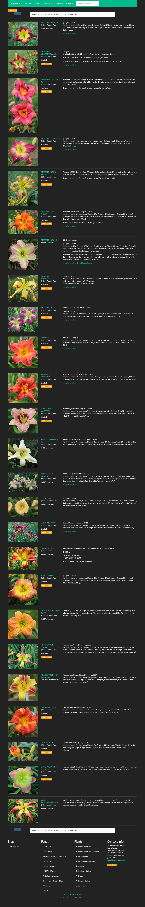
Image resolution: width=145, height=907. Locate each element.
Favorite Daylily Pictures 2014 (54, 856)
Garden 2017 (48, 861)
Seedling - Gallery (84, 871)
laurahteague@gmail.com (116, 860)
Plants (68, 3)
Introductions (82, 856)
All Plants (79, 876)
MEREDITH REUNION (49, 240)
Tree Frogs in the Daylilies (53, 881)
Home (37, 3)
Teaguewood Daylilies (20, 3)
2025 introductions (84, 847)
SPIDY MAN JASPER (49, 548)
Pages (59, 3)
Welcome (46, 886)
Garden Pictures (49, 866)
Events (45, 891)
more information (69, 33)
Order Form (80, 886)
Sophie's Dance (46, 498)
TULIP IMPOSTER (48, 743)
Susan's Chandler (47, 576)
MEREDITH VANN (48, 308)
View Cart (12, 10)
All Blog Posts (47, 3)
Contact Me (47, 852)
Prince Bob (45, 338)
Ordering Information (51, 876)
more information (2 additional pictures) (78, 263)
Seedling (80, 866)
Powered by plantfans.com (72, 894)
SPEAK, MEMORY (48, 523)
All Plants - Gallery (83, 881)
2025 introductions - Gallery (88, 852)
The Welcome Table (48, 707)
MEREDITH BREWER (49, 23)
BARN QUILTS (48, 847)
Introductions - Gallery (86, 861)
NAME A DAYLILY (49, 871)
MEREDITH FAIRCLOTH (50, 139)
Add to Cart (46, 64)
